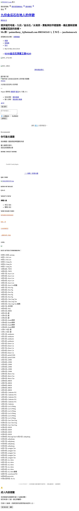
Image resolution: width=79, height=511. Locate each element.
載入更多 (4, 106)
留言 (17, 92)
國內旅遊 (16, 97)
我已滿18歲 (5, 507)
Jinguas (3, 81)
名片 (6, 45)
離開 (11, 507)
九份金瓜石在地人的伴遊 (18, 15)
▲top (2, 103)
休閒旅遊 (16, 37)
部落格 (7, 43)
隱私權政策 (50, 484)
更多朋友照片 (39, 70)
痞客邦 (13, 92)
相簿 (6, 41)
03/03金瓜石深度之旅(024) (18, 53)
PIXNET (25, 484)
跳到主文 (4, 20)
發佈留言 (4, 118)
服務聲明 (57, 484)
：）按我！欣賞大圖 (31, 173)
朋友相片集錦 (17, 99)
